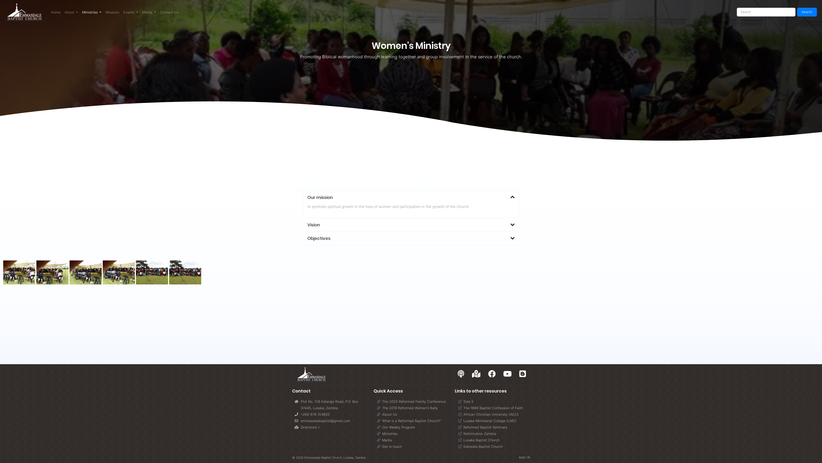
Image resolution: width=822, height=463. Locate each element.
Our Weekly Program (398, 427)
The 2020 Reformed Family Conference (414, 401)
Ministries (390, 433)
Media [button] (147, 12)
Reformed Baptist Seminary (485, 427)
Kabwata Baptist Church (483, 446)
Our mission (320, 197)
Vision (313, 225)
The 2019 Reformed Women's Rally (410, 408)
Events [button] (130, 12)
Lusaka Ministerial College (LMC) (490, 421)
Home (55, 12)
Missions (112, 12)
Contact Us (169, 12)
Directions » (310, 427)
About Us (389, 414)
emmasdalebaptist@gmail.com (325, 421)
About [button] (70, 12)
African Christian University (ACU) (491, 414)
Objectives (319, 238)
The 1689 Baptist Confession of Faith (493, 408)
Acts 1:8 (524, 457)
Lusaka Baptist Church (481, 440)
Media (387, 440)
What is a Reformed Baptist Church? (411, 421)
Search (807, 12)
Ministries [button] (92, 12)
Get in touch (392, 446)
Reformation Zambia (479, 433)
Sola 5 (468, 401)
